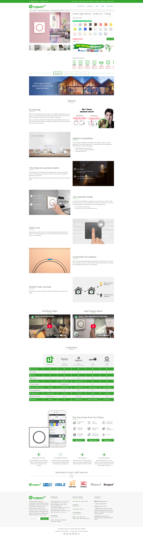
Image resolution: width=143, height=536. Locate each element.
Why (97, 6)
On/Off (62, 510)
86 (61, 501)
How (102, 6)
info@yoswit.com (103, 501)
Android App (94, 440)
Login (109, 1)
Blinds (65, 504)
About (76, 1)
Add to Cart (110, 39)
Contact (97, 1)
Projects (90, 6)
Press (84, 1)
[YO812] (33, 48)
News (80, 1)
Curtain (61, 504)
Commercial (53, 521)
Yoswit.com (66, 531)
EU (57, 509)
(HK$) (43, 1)
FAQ (87, 1)
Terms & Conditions (83, 531)
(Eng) (33, 1)
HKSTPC (83, 528)
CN (63, 509)
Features (109, 6)
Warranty (91, 1)
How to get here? (99, 513)
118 (63, 501)
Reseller (52, 520)
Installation (76, 73)
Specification (67, 73)
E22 (68, 507)
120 (66, 501)
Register (103, 1)
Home (73, 1)
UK (59, 509)
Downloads (85, 73)
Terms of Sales (76, 518)
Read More (108, 440)
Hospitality (59, 521)
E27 (63, 507)
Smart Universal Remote (56, 506)
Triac (69, 510)
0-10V (66, 510)
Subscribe (44, 518)
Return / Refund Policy (85, 518)
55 (68, 501)
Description (57, 73)
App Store (79, 440)
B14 (66, 507)
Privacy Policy (74, 531)
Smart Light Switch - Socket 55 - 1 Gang (59, 10)
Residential (63, 520)
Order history (82, 517)
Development (58, 520)
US (61, 509)
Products (81, 6)
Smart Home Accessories (43, 10)
